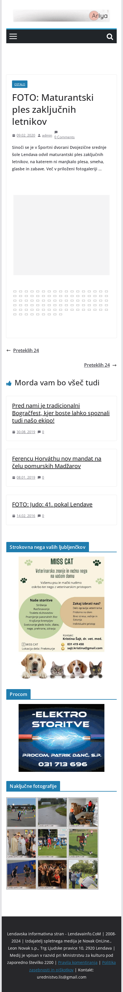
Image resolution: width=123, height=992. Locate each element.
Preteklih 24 (26, 350)
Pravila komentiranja (78, 962)
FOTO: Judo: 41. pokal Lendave (52, 504)
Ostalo (19, 84)
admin (47, 135)
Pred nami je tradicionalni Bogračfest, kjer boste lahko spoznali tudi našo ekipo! (61, 413)
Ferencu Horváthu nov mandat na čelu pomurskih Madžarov (56, 462)
